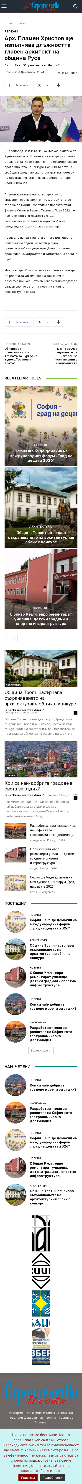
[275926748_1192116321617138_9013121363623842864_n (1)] (41, 1271)
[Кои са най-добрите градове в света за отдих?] (41, 759)
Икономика (38, 1022)
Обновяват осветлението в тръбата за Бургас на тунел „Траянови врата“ (21, 356)
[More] (58, 85)
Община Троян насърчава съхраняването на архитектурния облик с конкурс (41, 537)
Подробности (52, 1477)
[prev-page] (7, 638)
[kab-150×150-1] (41, 1233)
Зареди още (39, 1050)
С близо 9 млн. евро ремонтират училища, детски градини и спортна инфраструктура (41, 619)
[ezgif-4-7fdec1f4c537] (41, 1346)
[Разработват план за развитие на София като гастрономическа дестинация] (15, 831)
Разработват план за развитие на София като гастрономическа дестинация (51, 1034)
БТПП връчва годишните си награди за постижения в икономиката (66, 356)
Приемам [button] (28, 1477)
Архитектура (40, 526)
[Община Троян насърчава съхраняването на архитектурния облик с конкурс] (41, 507)
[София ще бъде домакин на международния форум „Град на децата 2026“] (41, 426)
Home (9, 23)
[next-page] (15, 638)
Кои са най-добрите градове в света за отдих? (39, 786)
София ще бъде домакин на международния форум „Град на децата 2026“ (41, 456)
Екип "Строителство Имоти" (37, 65)
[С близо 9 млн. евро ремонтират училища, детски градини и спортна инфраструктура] (41, 589)
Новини (20, 23)
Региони (11, 31)
